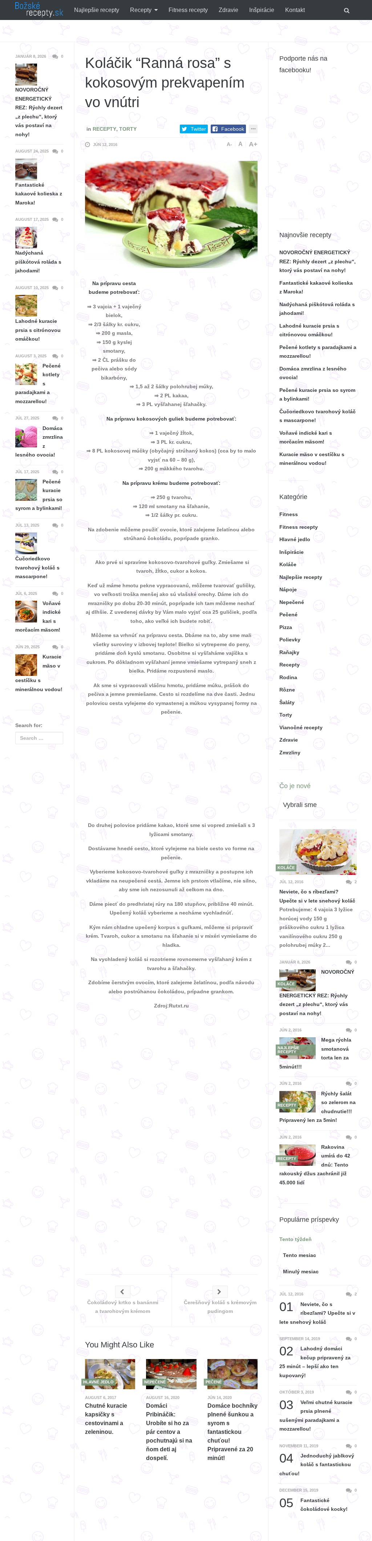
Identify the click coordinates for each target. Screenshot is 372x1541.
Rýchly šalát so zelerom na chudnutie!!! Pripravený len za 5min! (317, 1107)
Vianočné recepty (301, 727)
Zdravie (228, 10)
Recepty (140, 10)
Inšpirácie (261, 10)
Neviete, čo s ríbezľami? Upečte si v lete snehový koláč (317, 896)
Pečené (288, 614)
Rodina (288, 677)
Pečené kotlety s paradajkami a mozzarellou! (38, 383)
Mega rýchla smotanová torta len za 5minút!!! (315, 1053)
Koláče (287, 564)
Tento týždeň (295, 1239)
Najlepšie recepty (96, 10)
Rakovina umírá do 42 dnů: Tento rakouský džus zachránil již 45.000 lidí (314, 1164)
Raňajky (289, 652)
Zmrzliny (289, 752)
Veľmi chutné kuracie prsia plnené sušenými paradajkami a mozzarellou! (315, 1415)
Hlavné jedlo (294, 539)
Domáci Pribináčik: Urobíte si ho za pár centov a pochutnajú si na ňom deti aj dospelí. (169, 1432)
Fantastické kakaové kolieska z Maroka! (38, 194)
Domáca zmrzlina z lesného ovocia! (39, 441)
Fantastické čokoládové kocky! (313, 1504)
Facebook (232, 129)
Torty (128, 129)
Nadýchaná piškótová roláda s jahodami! (38, 261)
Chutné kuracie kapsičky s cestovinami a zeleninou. (106, 1419)
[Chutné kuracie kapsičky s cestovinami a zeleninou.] (110, 1374)
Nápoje (288, 589)
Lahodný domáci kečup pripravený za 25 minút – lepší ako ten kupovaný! (315, 1361)
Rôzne (287, 690)
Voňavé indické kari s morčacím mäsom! (38, 616)
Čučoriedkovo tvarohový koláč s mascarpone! (37, 567)
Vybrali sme (300, 804)
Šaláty (287, 702)
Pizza (285, 627)
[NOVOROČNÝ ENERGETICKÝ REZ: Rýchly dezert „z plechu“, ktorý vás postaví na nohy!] (297, 980)
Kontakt (295, 10)
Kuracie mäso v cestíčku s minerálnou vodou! (38, 673)
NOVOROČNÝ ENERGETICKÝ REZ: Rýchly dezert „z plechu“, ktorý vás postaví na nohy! (317, 261)
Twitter (198, 129)
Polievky (289, 639)
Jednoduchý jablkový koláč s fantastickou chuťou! (316, 1463)
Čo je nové (295, 786)
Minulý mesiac (301, 1271)
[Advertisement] (203, 324)
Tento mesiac (299, 1255)
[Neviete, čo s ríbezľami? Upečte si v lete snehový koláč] (318, 852)
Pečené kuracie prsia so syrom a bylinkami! (38, 495)
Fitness (288, 514)
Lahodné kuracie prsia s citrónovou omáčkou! (38, 330)
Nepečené (291, 602)
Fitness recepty (188, 10)
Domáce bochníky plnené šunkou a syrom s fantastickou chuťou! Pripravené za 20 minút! (232, 1432)
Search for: (29, 725)
